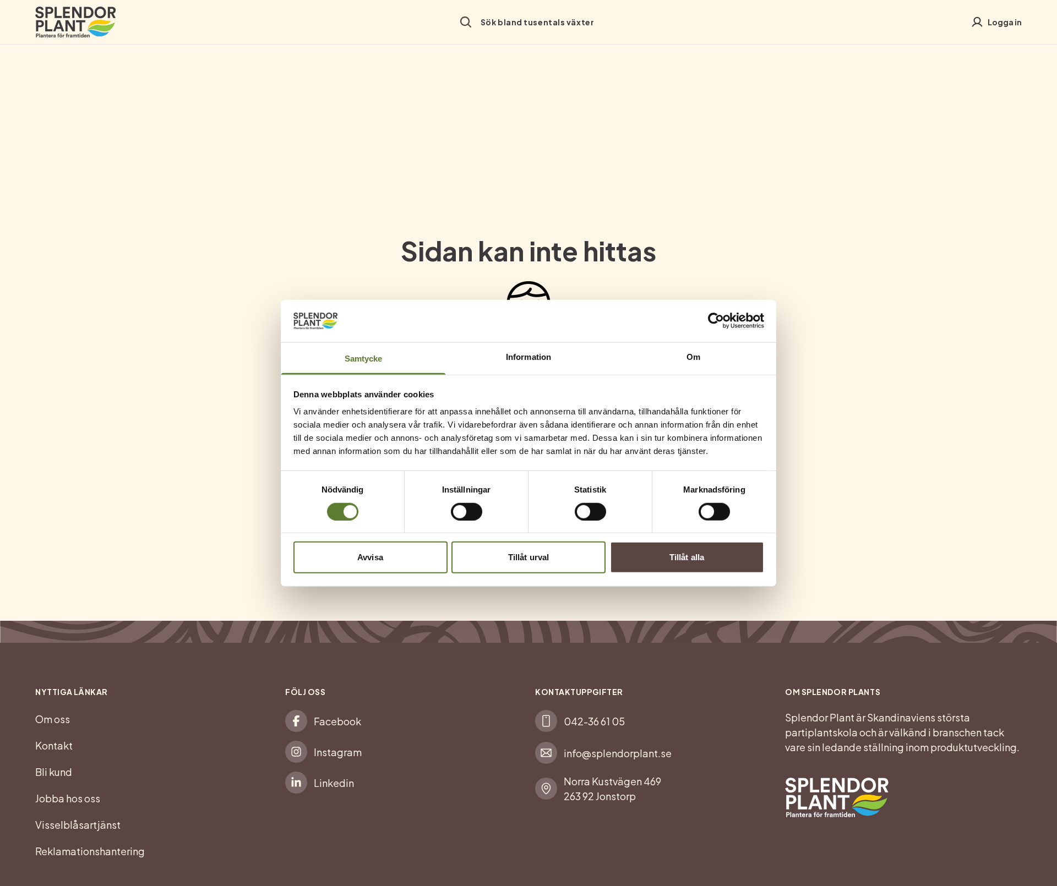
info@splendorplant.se (618, 753)
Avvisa (370, 557)
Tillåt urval (528, 557)
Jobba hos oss (67, 798)
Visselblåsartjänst (78, 824)
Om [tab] (693, 357)
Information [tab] (528, 357)
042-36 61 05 (594, 721)
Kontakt (54, 745)
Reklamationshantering (90, 851)
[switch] (466, 511)
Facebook (337, 721)
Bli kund (53, 771)
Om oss (52, 719)
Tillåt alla (686, 557)
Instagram (338, 752)
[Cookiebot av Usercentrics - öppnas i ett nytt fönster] (716, 321)
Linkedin (334, 782)
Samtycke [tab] (364, 358)
